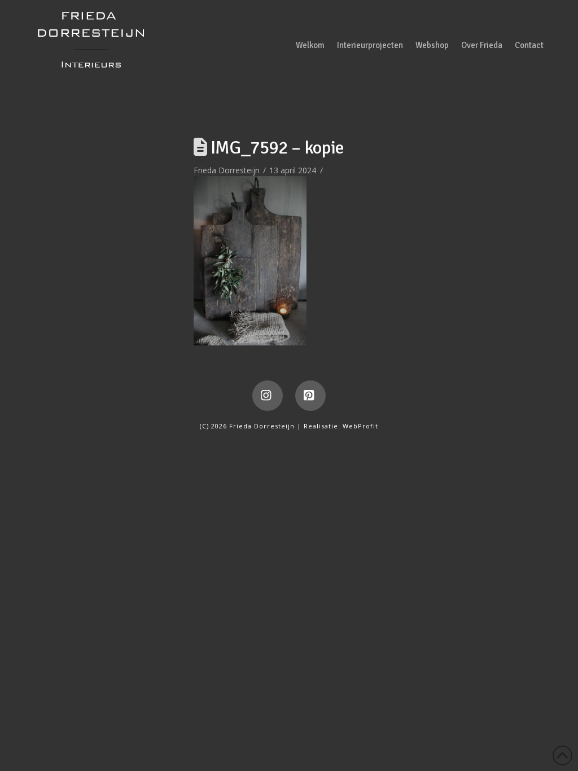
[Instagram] (267, 395)
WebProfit (360, 426)
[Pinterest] (310, 395)
